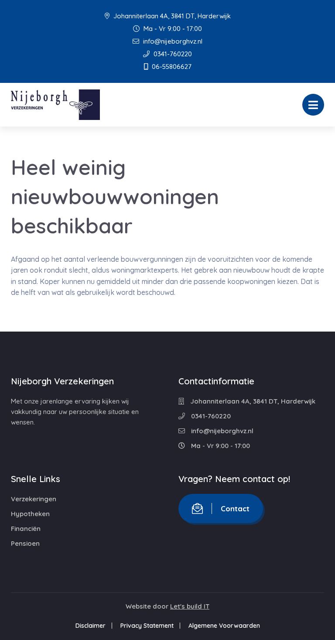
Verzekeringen (33, 499)
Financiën (26, 528)
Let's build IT (189, 606)
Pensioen (25, 543)
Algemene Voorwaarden (224, 626)
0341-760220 (172, 54)
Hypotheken (30, 514)
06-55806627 (170, 66)
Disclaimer (90, 626)
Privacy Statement (147, 626)
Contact (235, 508)
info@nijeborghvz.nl (171, 41)
